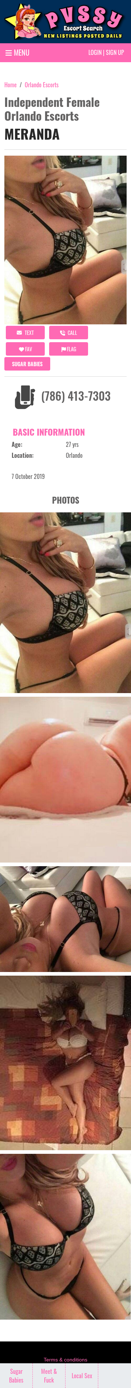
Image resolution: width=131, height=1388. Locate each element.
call (72, 332)
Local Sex (82, 1375)
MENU (20, 52)
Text (29, 332)
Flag (71, 349)
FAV (28, 349)
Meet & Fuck (49, 1375)
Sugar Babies (27, 364)
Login (95, 52)
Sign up (115, 52)
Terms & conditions (65, 1360)
